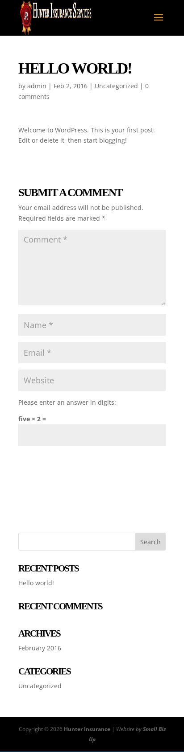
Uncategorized (116, 86)
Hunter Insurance (87, 729)
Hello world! (36, 583)
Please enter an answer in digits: (67, 402)
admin (36, 86)
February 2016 (39, 648)
